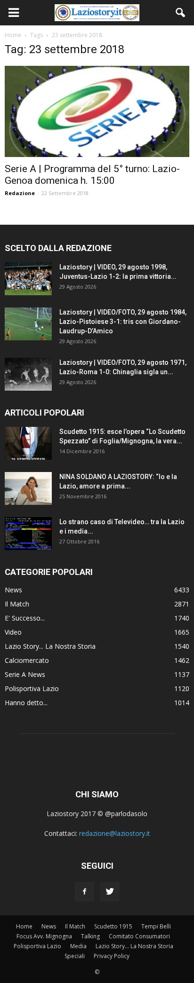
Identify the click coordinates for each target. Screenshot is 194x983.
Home (24, 926)
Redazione (20, 193)
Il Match (17, 603)
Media (78, 946)
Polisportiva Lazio (32, 688)
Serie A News (25, 674)
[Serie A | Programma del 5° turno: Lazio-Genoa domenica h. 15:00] (97, 111)
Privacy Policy (111, 956)
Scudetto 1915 (113, 926)
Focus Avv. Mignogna (44, 936)
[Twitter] (109, 891)
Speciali (75, 956)
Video (13, 632)
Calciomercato (27, 660)
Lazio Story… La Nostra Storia (134, 946)
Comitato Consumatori (139, 936)
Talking (90, 936)
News (13, 589)
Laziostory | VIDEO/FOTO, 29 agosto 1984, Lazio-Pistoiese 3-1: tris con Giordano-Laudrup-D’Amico (122, 321)
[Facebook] (84, 891)
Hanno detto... (26, 702)
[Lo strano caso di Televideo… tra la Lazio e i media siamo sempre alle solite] (28, 533)
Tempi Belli (156, 926)
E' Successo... (25, 617)
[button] (181, 12)
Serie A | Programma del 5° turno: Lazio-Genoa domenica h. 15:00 (92, 174)
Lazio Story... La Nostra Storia (50, 646)
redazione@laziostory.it (114, 833)
